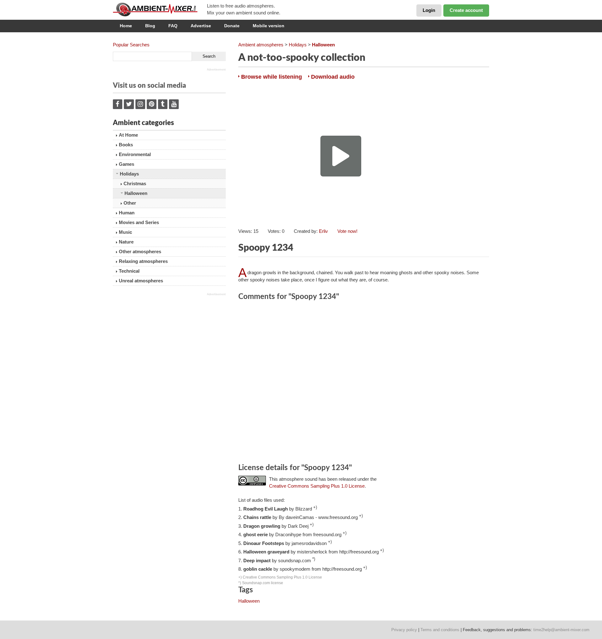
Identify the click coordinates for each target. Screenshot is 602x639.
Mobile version (268, 25)
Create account (466, 10)
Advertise (201, 25)
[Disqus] (363, 383)
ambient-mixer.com (160, 9)
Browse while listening (271, 77)
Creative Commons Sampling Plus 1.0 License (317, 486)
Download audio (333, 77)
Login (429, 10)
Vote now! (347, 231)
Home (126, 25)
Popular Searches (131, 44)
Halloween (249, 601)
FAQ (172, 25)
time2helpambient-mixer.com (561, 629)
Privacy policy (404, 629)
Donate (232, 25)
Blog (150, 25)
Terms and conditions (439, 629)
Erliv (323, 231)
